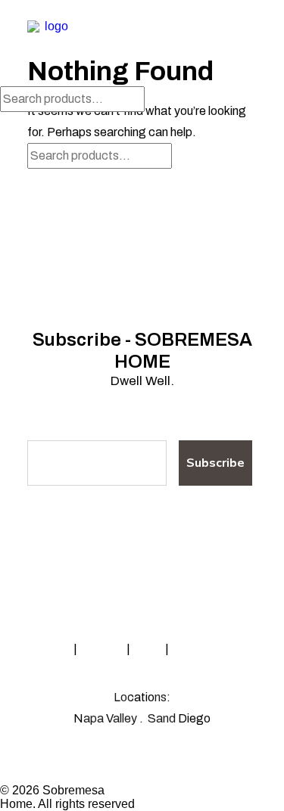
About (55, 648)
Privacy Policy (208, 648)
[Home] (142, 553)
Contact (102, 648)
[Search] (72, 98)
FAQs (148, 648)
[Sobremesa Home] (50, 43)
